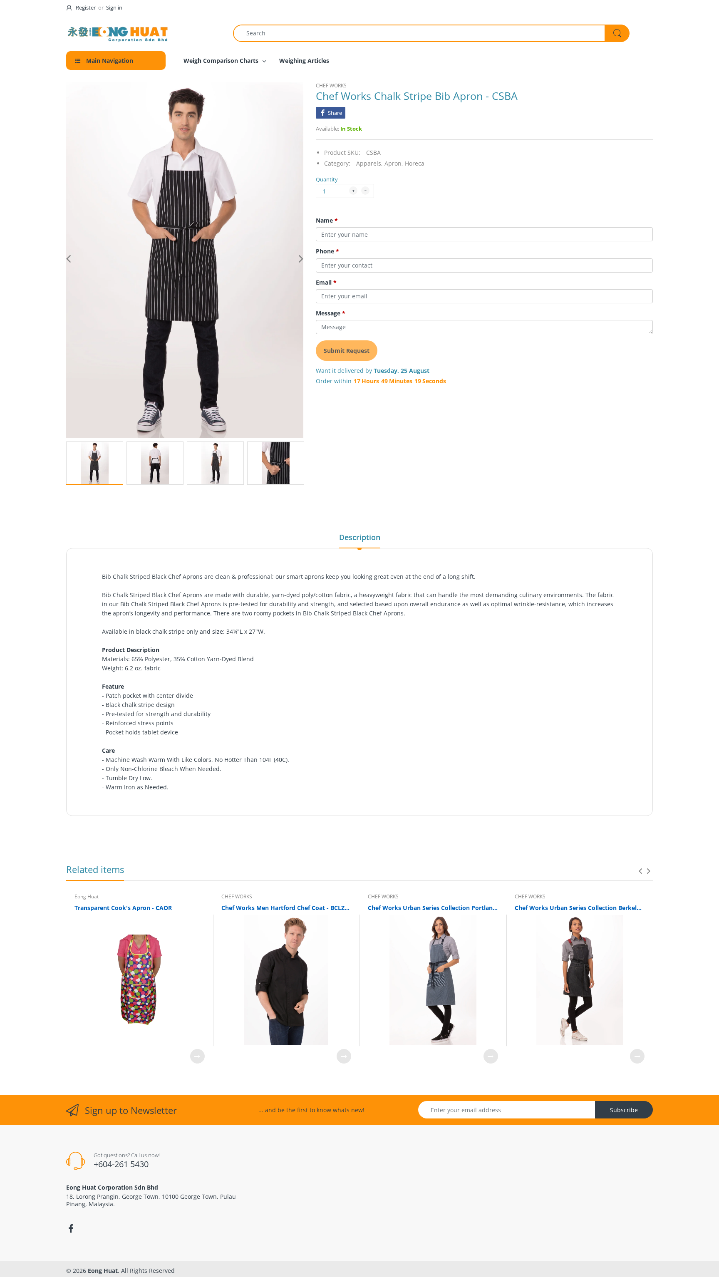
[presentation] (640, 871)
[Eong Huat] (118, 33)
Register (85, 7)
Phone (327, 251)
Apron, (393, 163)
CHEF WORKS (331, 85)
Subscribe (624, 1110)
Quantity (327, 179)
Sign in (114, 7)
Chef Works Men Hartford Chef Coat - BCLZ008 (286, 908)
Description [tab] (359, 537)
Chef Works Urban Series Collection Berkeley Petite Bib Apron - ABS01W (580, 908)
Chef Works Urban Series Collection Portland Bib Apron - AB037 (433, 908)
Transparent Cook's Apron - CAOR (123, 908)
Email (326, 282)
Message (330, 313)
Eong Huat (86, 896)
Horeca (414, 163)
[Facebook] (70, 1228)
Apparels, (369, 163)
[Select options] (197, 1056)
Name (327, 220)
